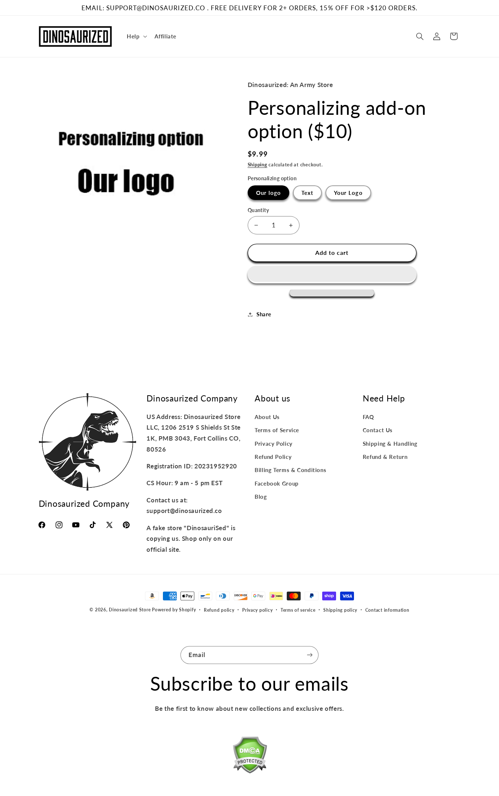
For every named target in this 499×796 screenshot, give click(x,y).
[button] (332, 274)
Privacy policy (257, 610)
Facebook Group (277, 483)
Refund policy (219, 610)
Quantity (258, 210)
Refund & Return (385, 456)
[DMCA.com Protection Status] (249, 756)
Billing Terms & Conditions (290, 470)
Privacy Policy (274, 443)
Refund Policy (273, 456)
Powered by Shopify (174, 609)
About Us (267, 417)
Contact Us (378, 430)
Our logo (268, 192)
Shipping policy (340, 610)
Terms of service (298, 610)
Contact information (387, 610)
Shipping (257, 164)
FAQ (368, 417)
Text (307, 192)
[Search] (419, 36)
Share (263, 314)
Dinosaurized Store (130, 609)
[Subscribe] (309, 655)
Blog (261, 496)
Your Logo (348, 192)
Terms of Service (277, 430)
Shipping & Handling (390, 443)
